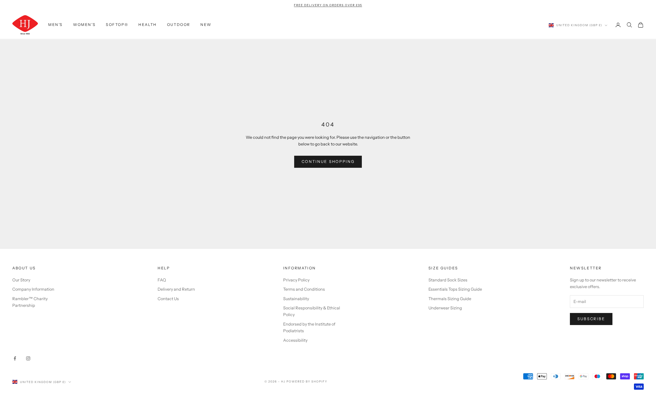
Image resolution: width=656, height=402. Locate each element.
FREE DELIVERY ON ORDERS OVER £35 (328, 5)
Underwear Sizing (445, 307)
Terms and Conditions (304, 289)
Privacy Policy (296, 279)
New (206, 25)
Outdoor (178, 25)
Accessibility (295, 340)
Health (147, 25)
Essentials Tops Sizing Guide (455, 289)
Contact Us (168, 298)
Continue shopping (328, 161)
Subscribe (591, 318)
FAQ (162, 279)
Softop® (117, 25)
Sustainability (296, 298)
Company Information (33, 289)
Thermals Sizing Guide (449, 298)
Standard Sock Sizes (447, 279)
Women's (84, 25)
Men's (55, 25)
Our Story (21, 279)
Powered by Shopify (306, 381)
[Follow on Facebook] (14, 358)
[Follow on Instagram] (28, 358)
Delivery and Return (176, 289)
